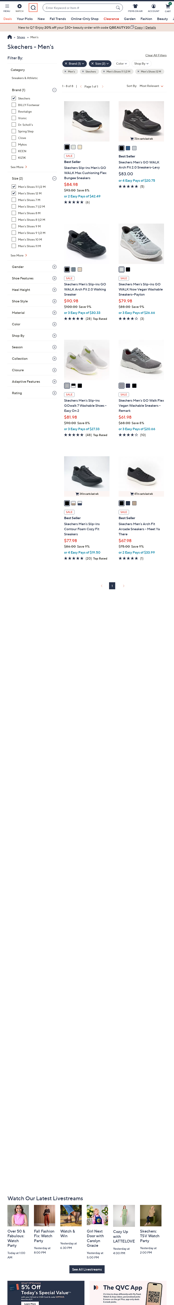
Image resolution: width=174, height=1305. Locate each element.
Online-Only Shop (85, 19)
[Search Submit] (119, 7)
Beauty (162, 19)
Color (16, 324)
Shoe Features (23, 278)
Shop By (18, 335)
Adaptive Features (26, 381)
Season (17, 347)
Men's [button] (71, 71)
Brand (18, 90)
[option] (87, 27)
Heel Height (21, 290)
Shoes (21, 37)
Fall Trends (58, 19)
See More (17, 167)
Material (18, 312)
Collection (20, 358)
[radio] (67, 147)
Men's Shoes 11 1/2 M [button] (118, 71)
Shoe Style (20, 301)
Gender (18, 267)
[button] (6, 9)
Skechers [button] (90, 71)
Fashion (146, 19)
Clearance (111, 19)
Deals (7, 19)
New (41, 19)
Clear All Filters (156, 55)
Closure (18, 370)
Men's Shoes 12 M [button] (150, 71)
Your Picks (25, 19)
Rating (17, 393)
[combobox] (78, 8)
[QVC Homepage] (10, 37)
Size (17, 178)
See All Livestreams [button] (87, 1269)
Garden (130, 19)
